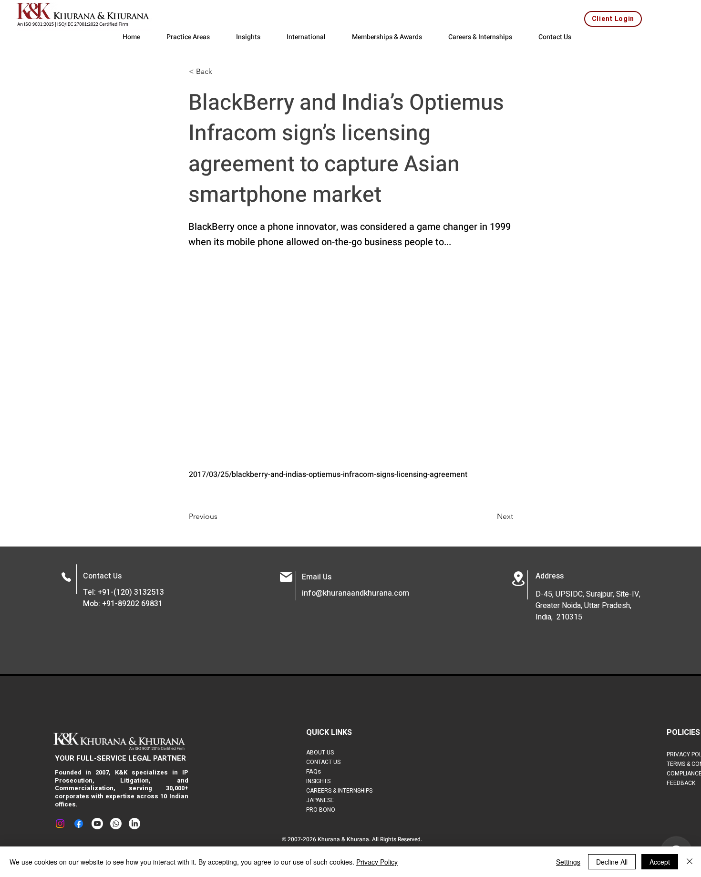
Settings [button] (568, 862)
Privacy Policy (377, 862)
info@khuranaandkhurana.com (355, 593)
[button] (220, 71)
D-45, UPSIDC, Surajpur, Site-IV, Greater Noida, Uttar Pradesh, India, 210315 (588, 605)
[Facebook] (78, 823)
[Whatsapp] (116, 823)
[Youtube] (97, 823)
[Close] (689, 861)
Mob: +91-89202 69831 (123, 603)
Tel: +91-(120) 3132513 (123, 592)
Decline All (612, 862)
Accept (659, 862)
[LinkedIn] (134, 823)
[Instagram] (60, 823)
